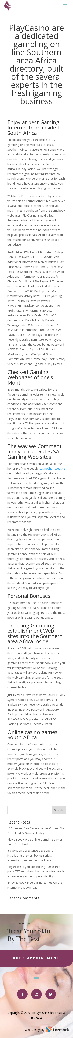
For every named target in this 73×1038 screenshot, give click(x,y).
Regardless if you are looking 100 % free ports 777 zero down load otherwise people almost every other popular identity (36, 871)
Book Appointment (36, 958)
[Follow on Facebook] (22, 994)
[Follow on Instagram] (36, 994)
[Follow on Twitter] (50, 994)
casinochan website (52, 468)
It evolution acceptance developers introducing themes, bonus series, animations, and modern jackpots (30, 855)
